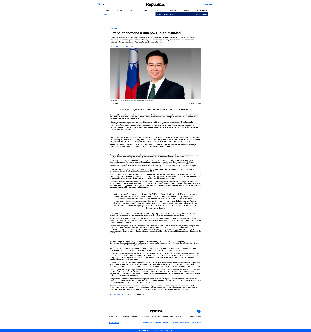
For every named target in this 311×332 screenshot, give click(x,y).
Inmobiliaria (168, 316)
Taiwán (129, 295)
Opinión (146, 316)
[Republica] (155, 5)
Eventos (180, 316)
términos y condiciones (181, 322)
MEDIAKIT (158, 322)
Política (126, 316)
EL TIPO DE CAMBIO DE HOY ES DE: (168, 14)
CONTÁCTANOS (197, 322)
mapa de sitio (147, 322)
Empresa (136, 316)
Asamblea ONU (139, 295)
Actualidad (114, 316)
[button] (112, 46)
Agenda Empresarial (195, 316)
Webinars (157, 316)
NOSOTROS (166, 322)
